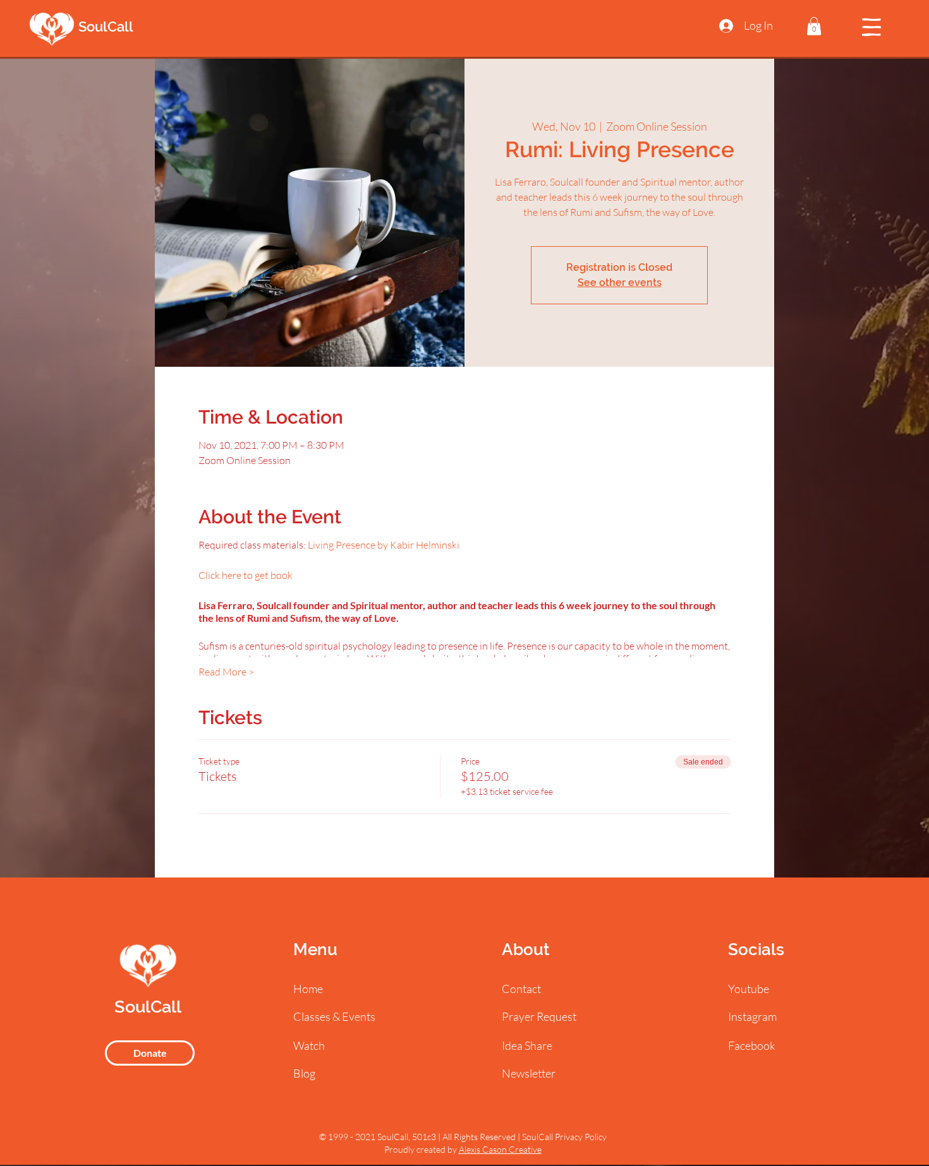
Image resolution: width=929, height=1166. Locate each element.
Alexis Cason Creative (500, 1149)
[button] (814, 26)
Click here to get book (245, 575)
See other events (620, 283)
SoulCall (105, 26)
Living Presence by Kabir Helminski (383, 544)
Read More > (226, 671)
